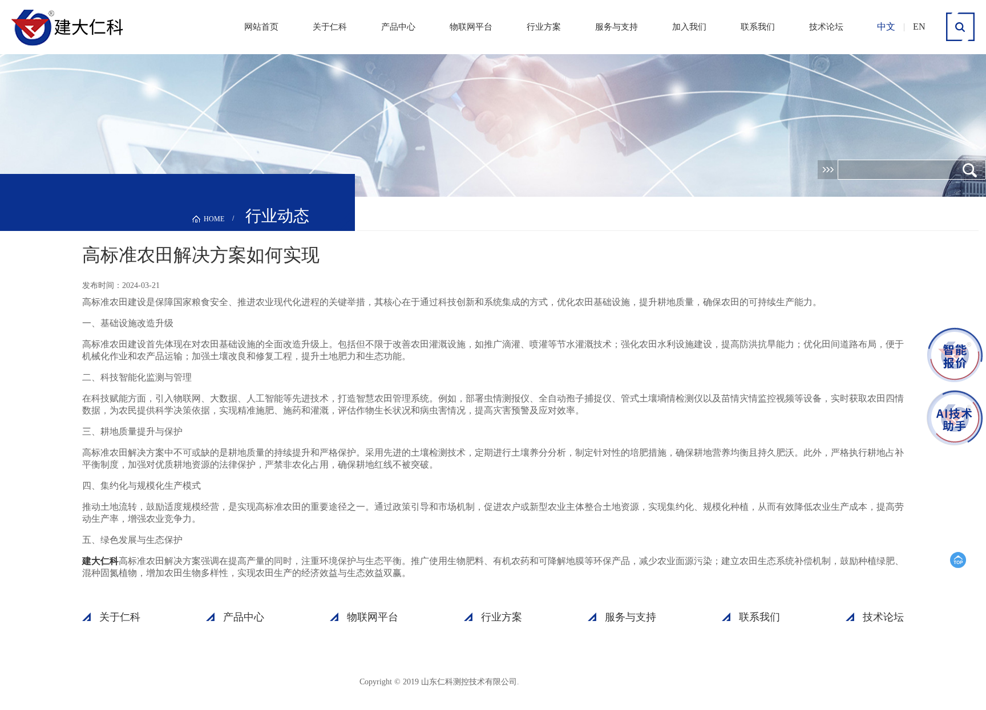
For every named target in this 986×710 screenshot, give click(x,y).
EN (919, 26)
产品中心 (398, 26)
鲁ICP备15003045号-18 (576, 681)
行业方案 (544, 26)
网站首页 (261, 26)
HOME (214, 219)
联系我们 (758, 26)
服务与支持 (616, 26)
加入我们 (689, 26)
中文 (886, 26)
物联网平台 (471, 26)
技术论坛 (826, 26)
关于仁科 (330, 26)
